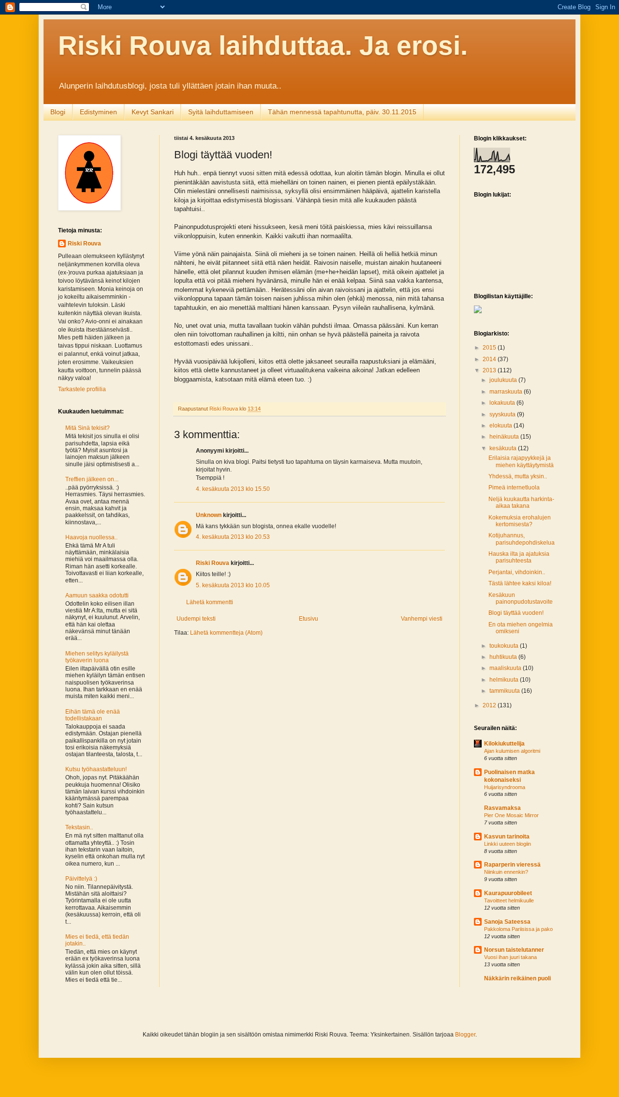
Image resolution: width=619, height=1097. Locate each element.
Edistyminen (98, 112)
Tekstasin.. (79, 827)
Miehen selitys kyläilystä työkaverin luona (97, 657)
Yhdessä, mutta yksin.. (517, 476)
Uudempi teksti (196, 618)
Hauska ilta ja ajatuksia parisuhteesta (518, 557)
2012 (490, 705)
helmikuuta (504, 679)
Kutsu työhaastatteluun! (96, 769)
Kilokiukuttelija (504, 743)
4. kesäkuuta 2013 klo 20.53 (233, 536)
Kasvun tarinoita (507, 836)
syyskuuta (503, 414)
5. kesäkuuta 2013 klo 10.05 (233, 585)
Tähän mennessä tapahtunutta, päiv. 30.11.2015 (342, 112)
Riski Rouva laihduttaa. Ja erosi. (263, 45)
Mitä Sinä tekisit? (87, 428)
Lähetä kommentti (209, 602)
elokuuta (501, 425)
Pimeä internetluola (514, 487)
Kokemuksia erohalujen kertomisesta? (519, 521)
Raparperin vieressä (512, 864)
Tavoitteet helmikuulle (509, 900)
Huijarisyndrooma (504, 787)
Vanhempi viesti (421, 618)
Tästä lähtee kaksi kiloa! (519, 583)
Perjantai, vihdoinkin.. (516, 572)
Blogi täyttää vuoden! (516, 612)
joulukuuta (503, 380)
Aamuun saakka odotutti (97, 595)
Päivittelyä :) (81, 878)
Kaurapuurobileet (508, 893)
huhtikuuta (503, 657)
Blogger (465, 1034)
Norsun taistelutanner (514, 949)
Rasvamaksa (502, 808)
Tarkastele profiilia (82, 389)
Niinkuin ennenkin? (506, 872)
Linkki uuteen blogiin (507, 844)
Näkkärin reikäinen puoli (517, 978)
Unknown (208, 515)
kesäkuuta (503, 448)
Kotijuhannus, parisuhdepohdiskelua (521, 539)
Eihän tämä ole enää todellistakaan (92, 715)
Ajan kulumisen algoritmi (512, 751)
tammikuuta (505, 690)
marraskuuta (506, 391)
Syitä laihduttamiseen (220, 112)
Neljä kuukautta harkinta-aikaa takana (521, 502)
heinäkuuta (504, 436)
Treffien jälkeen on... (91, 479)
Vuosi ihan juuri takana (510, 957)
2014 (490, 359)
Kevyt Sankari (153, 112)
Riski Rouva (212, 563)
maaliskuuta (506, 668)
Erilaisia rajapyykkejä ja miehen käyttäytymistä (521, 461)
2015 (490, 347)
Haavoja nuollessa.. (91, 537)
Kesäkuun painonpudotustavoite (520, 598)
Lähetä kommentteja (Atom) (226, 632)
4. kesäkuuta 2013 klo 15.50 (233, 489)
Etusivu (308, 618)
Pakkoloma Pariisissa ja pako (518, 929)
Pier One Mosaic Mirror (511, 815)
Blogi (57, 112)
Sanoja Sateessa (507, 921)
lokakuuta (502, 402)
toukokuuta (504, 645)
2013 (490, 370)
